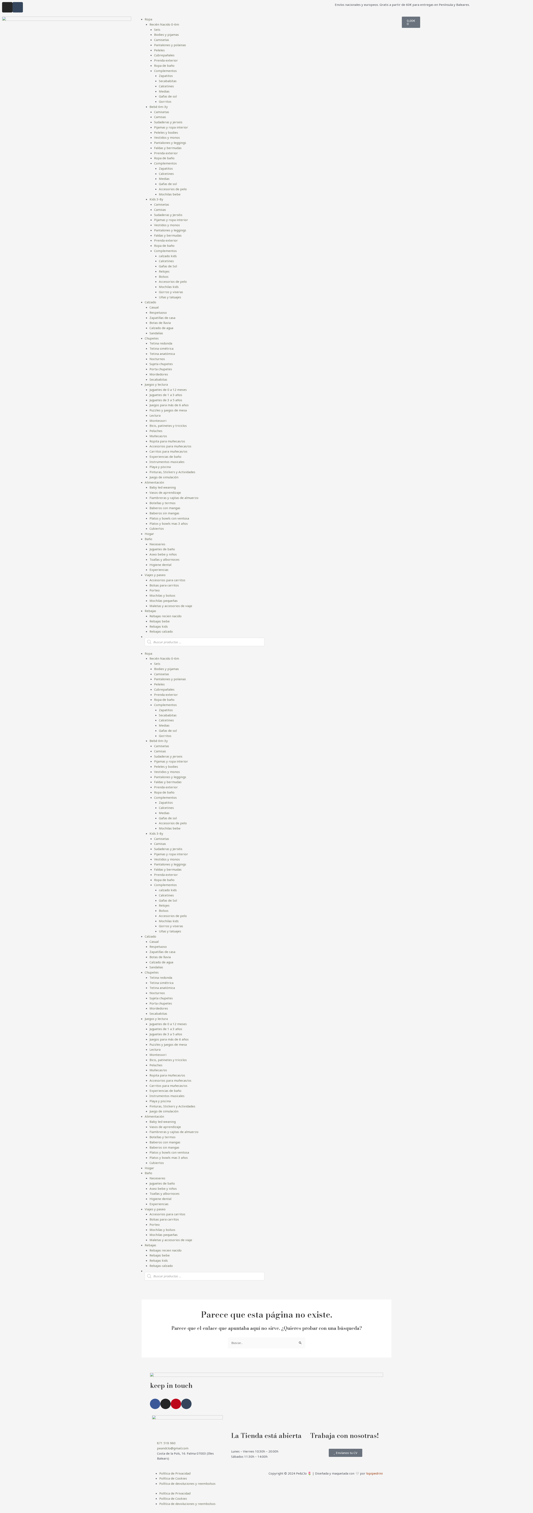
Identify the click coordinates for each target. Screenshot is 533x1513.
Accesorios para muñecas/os (170, 446)
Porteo (154, 590)
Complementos (165, 71)
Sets (157, 29)
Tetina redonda (160, 343)
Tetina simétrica (161, 348)
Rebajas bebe (159, 621)
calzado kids (168, 256)
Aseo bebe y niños (163, 554)
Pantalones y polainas (170, 45)
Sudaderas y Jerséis (168, 215)
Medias (164, 91)
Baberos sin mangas (164, 513)
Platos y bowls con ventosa (169, 518)
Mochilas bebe (170, 194)
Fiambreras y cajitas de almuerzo (173, 498)
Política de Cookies (173, 1478)
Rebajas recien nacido (165, 616)
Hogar (149, 534)
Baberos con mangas (164, 508)
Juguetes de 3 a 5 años (165, 400)
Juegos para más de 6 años (169, 405)
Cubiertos (156, 528)
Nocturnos (157, 359)
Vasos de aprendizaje (165, 492)
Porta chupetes (160, 369)
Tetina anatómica (162, 354)
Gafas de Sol (168, 266)
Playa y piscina (160, 467)
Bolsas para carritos (164, 585)
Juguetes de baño (162, 549)
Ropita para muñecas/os (167, 441)
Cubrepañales (164, 55)
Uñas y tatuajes (170, 297)
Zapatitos (166, 76)
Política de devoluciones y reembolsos (187, 1483)
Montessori (157, 420)
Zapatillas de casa (162, 318)
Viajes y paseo (155, 575)
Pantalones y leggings (170, 143)
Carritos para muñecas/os (168, 451)
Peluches (155, 431)
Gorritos (165, 101)
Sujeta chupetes (161, 364)
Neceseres (157, 544)
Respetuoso (158, 312)
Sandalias (156, 333)
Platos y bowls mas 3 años (168, 523)
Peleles (159, 50)
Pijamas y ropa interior (171, 127)
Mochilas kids (169, 287)
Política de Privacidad (175, 1473)
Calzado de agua (161, 328)
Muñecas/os (158, 436)
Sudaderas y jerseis (168, 122)
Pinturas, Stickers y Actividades (172, 472)
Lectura (155, 415)
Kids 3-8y (156, 199)
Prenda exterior (166, 60)
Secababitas (168, 81)
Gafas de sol (168, 96)
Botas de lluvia (160, 323)
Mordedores (158, 374)
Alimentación (154, 482)
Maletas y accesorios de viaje (170, 606)
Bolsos (163, 276)
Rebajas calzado (161, 631)
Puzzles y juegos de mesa (168, 410)
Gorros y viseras (171, 292)
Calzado (150, 302)
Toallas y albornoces (164, 559)
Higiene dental (160, 565)
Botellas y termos (162, 503)
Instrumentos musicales (166, 462)
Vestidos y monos (167, 137)
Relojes (164, 271)
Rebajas (150, 611)
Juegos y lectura (156, 384)
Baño (148, 539)
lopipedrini (374, 1473)
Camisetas (161, 40)
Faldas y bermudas (168, 148)
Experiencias (158, 570)
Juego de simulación (163, 477)
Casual (154, 307)
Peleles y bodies (166, 132)
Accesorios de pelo (173, 189)
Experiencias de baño (165, 456)
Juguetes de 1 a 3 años (165, 395)
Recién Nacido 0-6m (164, 24)
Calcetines (166, 86)
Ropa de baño (164, 65)
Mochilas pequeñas (163, 601)
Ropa (148, 19)
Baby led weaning (162, 487)
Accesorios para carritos (167, 580)
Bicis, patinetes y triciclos (168, 425)
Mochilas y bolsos (162, 595)
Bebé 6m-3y (158, 107)
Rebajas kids (158, 626)
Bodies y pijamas (166, 34)
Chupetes (152, 338)
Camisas (160, 117)
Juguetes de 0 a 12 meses (168, 390)
